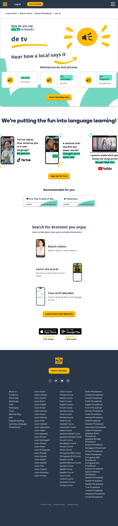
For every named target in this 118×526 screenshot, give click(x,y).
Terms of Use (45, 504)
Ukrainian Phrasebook (95, 493)
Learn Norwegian (42, 440)
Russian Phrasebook (94, 468)
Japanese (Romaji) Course (71, 437)
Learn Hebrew (40, 417)
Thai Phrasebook (92, 487)
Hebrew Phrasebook (94, 417)
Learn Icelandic (40, 424)
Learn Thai (39, 466)
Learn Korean (40, 437)
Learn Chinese (40, 395)
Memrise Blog (15, 414)
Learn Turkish (40, 469)
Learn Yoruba (40, 475)
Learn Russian (40, 453)
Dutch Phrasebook (43, 13)
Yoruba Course (66, 485)
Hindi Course (65, 420)
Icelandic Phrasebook (94, 424)
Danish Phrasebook (93, 398)
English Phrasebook (94, 404)
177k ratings (48, 339)
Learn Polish (39, 446)
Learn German (40, 411)
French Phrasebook (93, 407)
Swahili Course (66, 469)
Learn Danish (40, 398)
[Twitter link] (56, 381)
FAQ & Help (14, 398)
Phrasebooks (14, 427)
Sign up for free (59, 176)
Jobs (11, 417)
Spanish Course (66, 466)
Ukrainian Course (67, 482)
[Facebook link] (50, 381)
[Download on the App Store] (48, 331)
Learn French (40, 407)
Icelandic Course (67, 424)
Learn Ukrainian (41, 472)
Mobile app (14, 401)
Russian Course (66, 459)
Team (11, 411)
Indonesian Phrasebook (95, 427)
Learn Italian (39, 430)
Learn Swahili (40, 459)
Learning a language (18, 424)
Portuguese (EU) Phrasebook (92, 464)
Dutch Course (26, 13)
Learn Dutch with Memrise (59, 313)
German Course (66, 411)
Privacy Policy (59, 504)
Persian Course (66, 446)
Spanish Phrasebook (94, 477)
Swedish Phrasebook (94, 484)
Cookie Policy (72, 504)
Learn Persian (40, 443)
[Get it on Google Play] (71, 331)
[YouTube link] (62, 381)
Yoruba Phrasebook (94, 497)
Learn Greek (39, 414)
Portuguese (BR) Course (70, 453)
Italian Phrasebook (93, 430)
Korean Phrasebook (94, 444)
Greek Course (66, 414)
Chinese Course (66, 395)
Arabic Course (66, 391)
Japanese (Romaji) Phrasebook (93, 440)
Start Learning (35, 4)
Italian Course (66, 430)
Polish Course (66, 450)
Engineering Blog (16, 420)
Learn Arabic (39, 391)
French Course (66, 407)
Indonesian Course (68, 427)
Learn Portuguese (42, 450)
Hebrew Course (66, 417)
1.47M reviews (71, 339)
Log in (17, 4)
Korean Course (66, 440)
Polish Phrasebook (93, 454)
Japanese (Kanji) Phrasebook (92, 434)
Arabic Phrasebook (93, 391)
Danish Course (66, 398)
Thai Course (65, 475)
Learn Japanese (41, 433)
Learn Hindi (39, 420)
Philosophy (14, 407)
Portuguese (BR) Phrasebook (92, 458)
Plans (11, 404)
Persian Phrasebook (94, 451)
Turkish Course (66, 479)
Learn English (40, 404)
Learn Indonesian (42, 427)
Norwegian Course (68, 443)
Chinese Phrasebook (94, 395)
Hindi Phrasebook (93, 420)
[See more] (113, 4)
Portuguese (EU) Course (70, 456)
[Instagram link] (68, 381)
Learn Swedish (40, 462)
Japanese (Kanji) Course (70, 433)
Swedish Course (66, 472)
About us (13, 391)
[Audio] (87, 37)
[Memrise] (5, 4)
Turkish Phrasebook (94, 490)
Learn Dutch (11, 13)
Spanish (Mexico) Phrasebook (92, 473)
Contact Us (13, 395)
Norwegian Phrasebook (95, 448)
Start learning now (59, 97)
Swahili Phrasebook (93, 480)
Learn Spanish (40, 456)
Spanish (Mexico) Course (70, 462)
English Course (66, 404)
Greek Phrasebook (93, 414)
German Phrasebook (94, 411)
